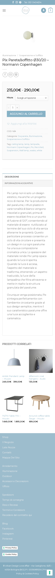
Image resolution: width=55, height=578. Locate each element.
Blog (5, 523)
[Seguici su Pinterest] (20, 2)
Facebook (8, 528)
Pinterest (7, 538)
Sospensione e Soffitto (31, 55)
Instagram (8, 533)
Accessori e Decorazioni (15, 481)
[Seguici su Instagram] (17, 2)
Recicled (39, 147)
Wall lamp (24, 150)
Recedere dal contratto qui (17, 515)
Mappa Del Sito (11, 457)
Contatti (6, 452)
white (39, 150)
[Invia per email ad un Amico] (10, 74)
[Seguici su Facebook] (13, 2)
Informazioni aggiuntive (19, 183)
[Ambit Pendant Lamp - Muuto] (14, 361)
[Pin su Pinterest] (16, 74)
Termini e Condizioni (13, 510)
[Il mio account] (43, 10)
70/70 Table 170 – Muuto (11, 417)
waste (33, 150)
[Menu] (4, 10)
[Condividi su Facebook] (5, 74)
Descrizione (12, 177)
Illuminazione (9, 55)
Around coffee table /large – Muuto (39, 417)
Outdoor (7, 476)
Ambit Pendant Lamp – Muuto (13, 377)
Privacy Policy (11, 548)
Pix (32, 147)
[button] (22, 124)
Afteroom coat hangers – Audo (37, 377)
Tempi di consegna (13, 500)
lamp (26, 144)
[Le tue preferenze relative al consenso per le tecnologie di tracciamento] (50, 573)
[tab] (27, 176)
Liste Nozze (8, 447)
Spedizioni (8, 494)
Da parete (23, 136)
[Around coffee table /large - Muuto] (41, 401)
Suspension (12, 150)
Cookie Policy (10, 554)
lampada (34, 144)
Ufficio (5, 486)
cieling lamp (17, 144)
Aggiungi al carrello (26, 113)
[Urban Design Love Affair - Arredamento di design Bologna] (26, 10)
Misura (10, 98)
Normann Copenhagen (18, 147)
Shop (5, 437)
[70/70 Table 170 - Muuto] (14, 401)
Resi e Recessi (10, 505)
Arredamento (9, 466)
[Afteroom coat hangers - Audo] (41, 361)
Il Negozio (8, 442)
